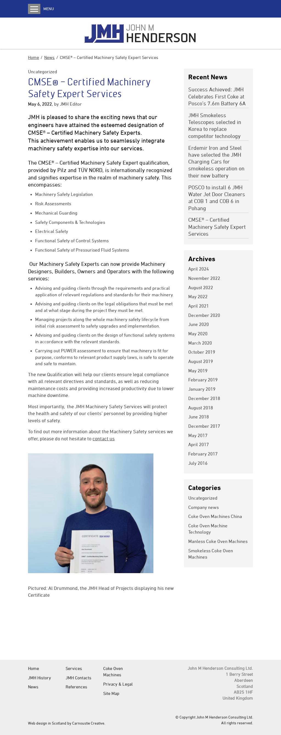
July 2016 (197, 463)
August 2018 (200, 407)
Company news (203, 507)
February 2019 (203, 379)
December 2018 (204, 398)
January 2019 (201, 389)
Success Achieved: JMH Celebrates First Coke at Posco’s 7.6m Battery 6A (217, 96)
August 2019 (200, 361)
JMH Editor (71, 104)
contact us (103, 438)
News (49, 57)
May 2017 (197, 435)
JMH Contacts (78, 677)
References (76, 686)
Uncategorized (42, 71)
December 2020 (204, 315)
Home (33, 57)
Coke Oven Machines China (215, 516)
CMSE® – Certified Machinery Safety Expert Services (217, 226)
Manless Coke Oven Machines (218, 541)
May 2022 (197, 296)
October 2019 (201, 352)
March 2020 (200, 343)
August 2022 (200, 287)
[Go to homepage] (140, 33)
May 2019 (197, 370)
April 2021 (198, 306)
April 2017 (198, 444)
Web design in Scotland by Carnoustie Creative (66, 723)
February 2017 (203, 454)
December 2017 (204, 426)
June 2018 (198, 416)
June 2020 (198, 324)
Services (74, 668)
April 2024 (198, 269)
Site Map (111, 693)
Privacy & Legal (118, 684)
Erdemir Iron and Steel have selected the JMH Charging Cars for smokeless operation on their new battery (216, 162)
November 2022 (204, 278)
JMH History (39, 677)
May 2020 (197, 333)
